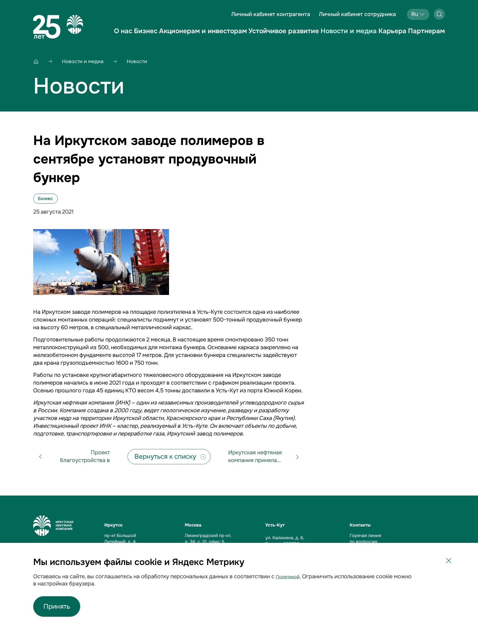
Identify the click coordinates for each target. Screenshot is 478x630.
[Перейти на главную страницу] (58, 27)
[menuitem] (123, 36)
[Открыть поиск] (439, 14)
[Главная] (36, 61)
